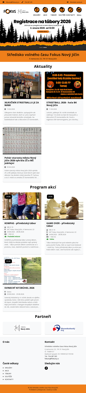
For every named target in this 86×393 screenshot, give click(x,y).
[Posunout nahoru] (81, 388)
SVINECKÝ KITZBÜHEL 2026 (19, 288)
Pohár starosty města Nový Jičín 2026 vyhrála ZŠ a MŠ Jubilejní (20, 160)
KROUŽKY (8, 368)
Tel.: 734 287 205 (51, 356)
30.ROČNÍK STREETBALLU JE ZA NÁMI (21, 104)
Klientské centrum (76, 2)
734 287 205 (28, 2)
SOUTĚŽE (8, 376)
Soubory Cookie (52, 390)
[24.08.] (22, 206)
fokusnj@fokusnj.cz (12, 2)
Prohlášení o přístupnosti (37, 390)
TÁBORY (8, 373)
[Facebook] (46, 368)
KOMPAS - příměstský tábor (20, 223)
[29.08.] (22, 270)
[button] (79, 11)
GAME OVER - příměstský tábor (60, 224)
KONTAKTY (9, 379)
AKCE (7, 371)
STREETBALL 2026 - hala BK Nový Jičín (61, 104)
